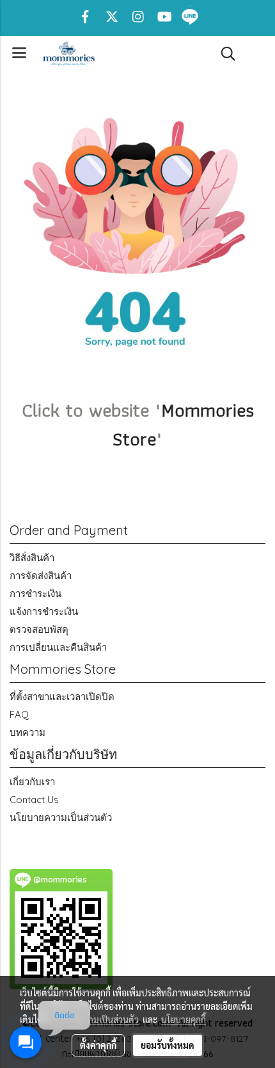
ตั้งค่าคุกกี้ (98, 1045)
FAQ (19, 714)
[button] (224, 54)
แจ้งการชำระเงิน (44, 611)
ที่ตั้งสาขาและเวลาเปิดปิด (62, 696)
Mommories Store (183, 424)
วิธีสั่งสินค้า (32, 558)
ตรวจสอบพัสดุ (39, 629)
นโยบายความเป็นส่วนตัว (61, 817)
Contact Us (34, 799)
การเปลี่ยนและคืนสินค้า (58, 647)
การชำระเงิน (35, 593)
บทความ (27, 732)
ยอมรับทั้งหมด (167, 1045)
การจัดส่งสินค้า (41, 576)
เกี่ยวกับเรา (32, 782)
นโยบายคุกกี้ (183, 1019)
